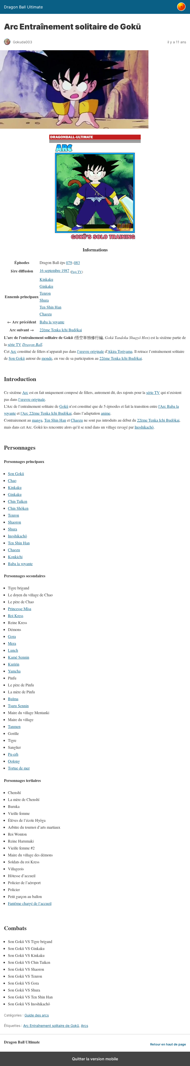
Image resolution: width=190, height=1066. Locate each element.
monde (47, 358)
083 (77, 262)
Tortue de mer (19, 768)
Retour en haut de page (168, 1044)
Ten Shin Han (50, 307)
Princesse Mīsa (19, 608)
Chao (12, 480)
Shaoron (14, 522)
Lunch (13, 650)
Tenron (45, 293)
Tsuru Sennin (18, 705)
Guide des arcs (36, 1015)
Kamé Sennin (18, 657)
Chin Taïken (17, 501)
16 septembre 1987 (54, 270)
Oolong (14, 761)
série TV (14, 344)
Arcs (84, 1025)
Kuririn (13, 664)
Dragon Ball (32, 344)
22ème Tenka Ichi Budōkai (61, 329)
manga (37, 420)
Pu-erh (13, 754)
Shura (44, 300)
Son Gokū (17, 358)
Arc (13, 351)
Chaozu (46, 313)
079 (69, 262)
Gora (12, 636)
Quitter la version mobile (95, 1058)
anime (105, 413)
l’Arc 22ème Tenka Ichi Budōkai (46, 413)
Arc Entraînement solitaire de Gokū (51, 1025)
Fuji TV (76, 271)
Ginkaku (46, 286)
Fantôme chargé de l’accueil (29, 903)
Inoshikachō (144, 427)
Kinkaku (46, 279)
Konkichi (15, 556)
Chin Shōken (18, 508)
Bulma (13, 698)
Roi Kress (15, 615)
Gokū (63, 406)
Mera (12, 643)
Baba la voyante (52, 321)
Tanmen (14, 726)
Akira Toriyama (120, 351)
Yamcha (14, 671)
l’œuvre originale (90, 351)
